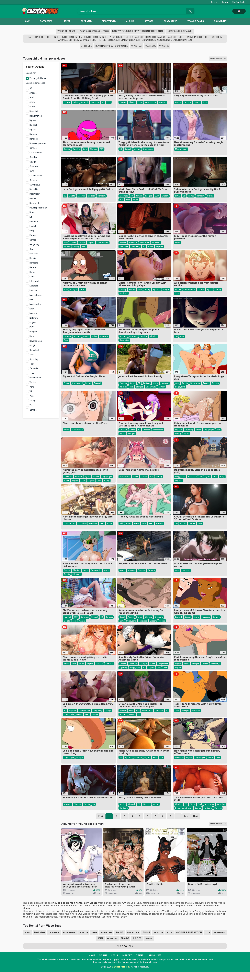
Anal (32, 97)
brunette (158, 933)
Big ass (33, 120)
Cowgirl (33, 162)
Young (32, 400)
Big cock (33, 125)
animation (112, 938)
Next (195, 816)
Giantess (34, 253)
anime (146, 932)
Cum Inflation (36, 175)
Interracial (34, 281)
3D (31, 88)
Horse (32, 272)
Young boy (164, 46)
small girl (150, 46)
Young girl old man (38, 78)
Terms (139, 955)
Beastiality (34, 111)
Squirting (34, 359)
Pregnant (34, 332)
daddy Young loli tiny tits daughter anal (137, 31)
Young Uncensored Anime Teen (94, 31)
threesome (220, 932)
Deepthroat (35, 194)
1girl (100, 938)
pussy (27, 933)
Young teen (136, 46)
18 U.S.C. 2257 (154, 955)
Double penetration (38, 208)
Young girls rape (66, 31)
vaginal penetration (189, 932)
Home (27, 21)
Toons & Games (195, 21)
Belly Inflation (36, 116)
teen (94, 932)
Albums (130, 21)
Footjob (33, 226)
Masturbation (36, 295)
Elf (31, 217)
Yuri (31, 405)
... (178, 816)
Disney (33, 198)
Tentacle (34, 368)
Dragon (33, 212)
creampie (54, 932)
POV (32, 327)
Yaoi (32, 396)
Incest (32, 276)
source (148, 938)
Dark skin (34, 189)
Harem (33, 267)
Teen (32, 364)
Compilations (36, 152)
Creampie (34, 166)
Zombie (33, 410)
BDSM (32, 106)
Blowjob (33, 134)
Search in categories (35, 83)
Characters (170, 21)
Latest (66, 21)
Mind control (35, 304)
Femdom (34, 221)
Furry (32, 230)
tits (208, 933)
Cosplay (33, 157)
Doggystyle (35, 203)
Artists (149, 21)
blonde (125, 938)
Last (186, 816)
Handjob (33, 258)
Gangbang (34, 244)
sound (119, 932)
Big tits (33, 129)
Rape (32, 336)
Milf (31, 299)
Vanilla (33, 382)
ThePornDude (238, 2)
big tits (137, 938)
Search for (31, 73)
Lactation (34, 286)
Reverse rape (36, 341)
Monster (33, 313)
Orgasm (33, 322)
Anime (32, 102)
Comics (33, 148)
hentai (84, 932)
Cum (32, 171)
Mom (32, 309)
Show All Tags (125, 946)
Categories (46, 21)
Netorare (34, 318)
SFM (32, 355)
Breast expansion (38, 143)
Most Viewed (109, 21)
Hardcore (34, 263)
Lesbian (33, 290)
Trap (32, 373)
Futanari (33, 235)
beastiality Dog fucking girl (111, 46)
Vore (32, 387)
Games (33, 240)
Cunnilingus (35, 185)
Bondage (34, 139)
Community (220, 21)
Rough (32, 345)
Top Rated (86, 21)
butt (169, 932)
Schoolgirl (34, 350)
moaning (39, 932)
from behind (69, 932)
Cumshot (34, 180)
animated (106, 932)
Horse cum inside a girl (180, 31)
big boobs (133, 932)
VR (31, 391)
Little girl (86, 46)
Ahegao (33, 93)
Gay (31, 249)
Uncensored (35, 377)
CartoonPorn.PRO (121, 966)
